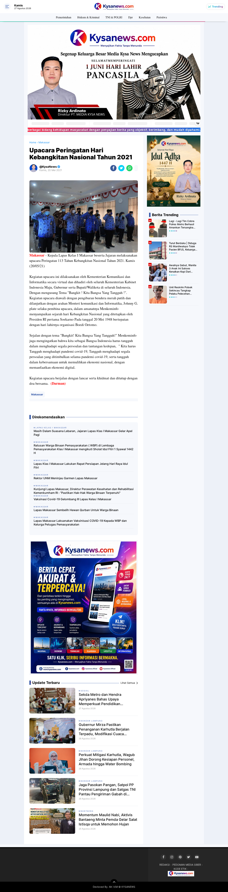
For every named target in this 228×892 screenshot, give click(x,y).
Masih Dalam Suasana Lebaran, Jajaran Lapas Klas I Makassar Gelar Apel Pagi (83, 432)
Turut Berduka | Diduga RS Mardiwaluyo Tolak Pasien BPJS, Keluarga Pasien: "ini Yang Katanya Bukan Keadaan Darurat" (183, 246)
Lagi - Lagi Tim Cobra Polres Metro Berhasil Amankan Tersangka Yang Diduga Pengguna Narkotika (183, 224)
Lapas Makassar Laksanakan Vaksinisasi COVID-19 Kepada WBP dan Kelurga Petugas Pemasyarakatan (80, 522)
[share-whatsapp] (129, 168)
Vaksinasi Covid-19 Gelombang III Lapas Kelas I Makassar (72, 499)
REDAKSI (164, 864)
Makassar (37, 394)
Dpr (130, 17)
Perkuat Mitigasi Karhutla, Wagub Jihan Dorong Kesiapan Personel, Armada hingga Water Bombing (107, 759)
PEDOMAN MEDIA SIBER (186, 864)
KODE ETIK (180, 868)
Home (32, 142)
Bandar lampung (92, 721)
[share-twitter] (121, 168)
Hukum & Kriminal (88, 17)
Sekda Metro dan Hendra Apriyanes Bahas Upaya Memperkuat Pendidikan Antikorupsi (100, 699)
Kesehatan (145, 17)
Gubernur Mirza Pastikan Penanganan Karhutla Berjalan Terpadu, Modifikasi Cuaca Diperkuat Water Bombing (104, 729)
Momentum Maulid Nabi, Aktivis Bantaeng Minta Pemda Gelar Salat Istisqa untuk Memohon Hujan (108, 819)
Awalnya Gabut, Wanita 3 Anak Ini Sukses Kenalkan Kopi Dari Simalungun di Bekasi (182, 268)
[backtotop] (114, 882)
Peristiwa (162, 17)
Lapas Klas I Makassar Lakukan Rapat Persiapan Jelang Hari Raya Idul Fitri (81, 465)
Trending (217, 6)
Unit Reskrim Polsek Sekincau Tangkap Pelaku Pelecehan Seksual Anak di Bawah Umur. (183, 290)
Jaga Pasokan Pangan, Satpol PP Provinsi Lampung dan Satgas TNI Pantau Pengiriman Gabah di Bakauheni (107, 789)
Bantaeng (87, 811)
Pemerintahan (63, 17)
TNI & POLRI (113, 17)
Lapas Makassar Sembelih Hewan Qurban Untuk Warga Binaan (76, 510)
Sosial (85, 691)
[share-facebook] (113, 168)
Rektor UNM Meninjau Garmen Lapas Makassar (65, 478)
